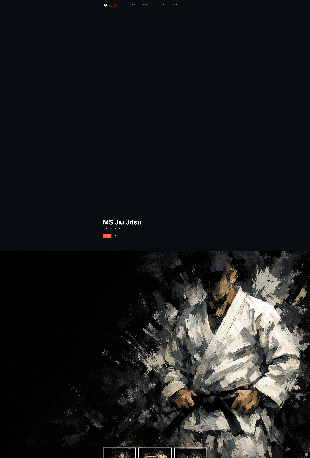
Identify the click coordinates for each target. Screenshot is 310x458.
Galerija (145, 5)
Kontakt (175, 5)
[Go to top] (306, 454)
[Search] (206, 4)
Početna (134, 5)
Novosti (165, 5)
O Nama (155, 5)
